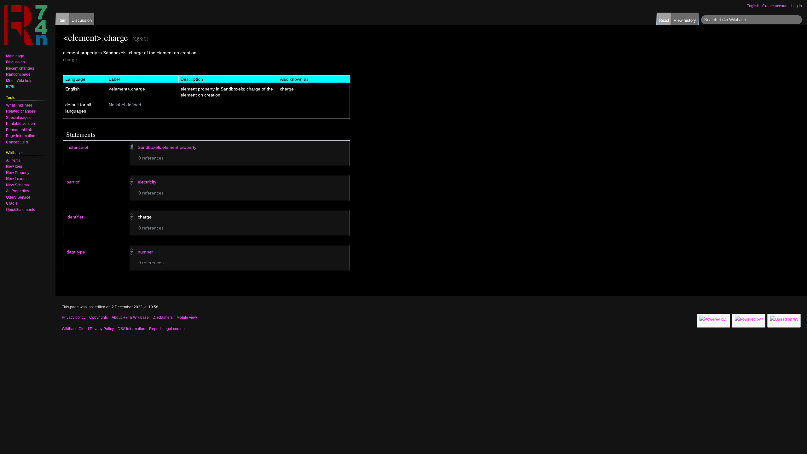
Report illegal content (167, 329)
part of (73, 181)
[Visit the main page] (25, 25)
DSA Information (131, 329)
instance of (77, 147)
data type (76, 251)
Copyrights (98, 317)
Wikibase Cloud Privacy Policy (88, 329)
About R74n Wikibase (130, 317)
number (145, 251)
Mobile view (187, 317)
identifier (75, 216)
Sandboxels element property (167, 147)
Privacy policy (73, 317)
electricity (147, 181)
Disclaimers (163, 317)
